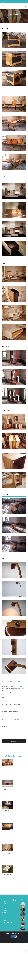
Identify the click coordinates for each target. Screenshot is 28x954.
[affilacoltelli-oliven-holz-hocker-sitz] (14, 52)
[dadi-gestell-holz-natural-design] (14, 324)
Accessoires (7, 768)
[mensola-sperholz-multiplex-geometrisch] (14, 389)
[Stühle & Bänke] (22, 914)
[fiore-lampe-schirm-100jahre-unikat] (14, 658)
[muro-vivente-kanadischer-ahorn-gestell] (14, 222)
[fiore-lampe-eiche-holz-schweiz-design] (14, 562)
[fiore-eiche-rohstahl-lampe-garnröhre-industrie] (14, 620)
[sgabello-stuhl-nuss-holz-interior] (14, 498)
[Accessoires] (7, 762)
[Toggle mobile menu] (25, 7)
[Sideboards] (7, 783)
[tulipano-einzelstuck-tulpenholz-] (14, 472)
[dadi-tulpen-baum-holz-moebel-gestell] (14, 286)
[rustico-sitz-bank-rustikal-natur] (14, 135)
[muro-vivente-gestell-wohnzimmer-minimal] (14, 241)
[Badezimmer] (22, 909)
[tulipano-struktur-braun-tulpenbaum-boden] (14, 434)
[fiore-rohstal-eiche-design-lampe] (14, 582)
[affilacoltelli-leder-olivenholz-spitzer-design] (14, 32)
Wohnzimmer (7, 853)
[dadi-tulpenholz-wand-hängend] (14, 267)
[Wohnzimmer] (7, 847)
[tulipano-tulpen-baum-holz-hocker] (14, 453)
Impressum (20, 933)
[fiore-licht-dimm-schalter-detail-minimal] (14, 639)
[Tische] (7, 805)
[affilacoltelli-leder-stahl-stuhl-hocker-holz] (14, 71)
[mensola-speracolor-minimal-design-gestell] (14, 369)
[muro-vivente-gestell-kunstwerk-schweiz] (14, 202)
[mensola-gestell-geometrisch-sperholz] (14, 350)
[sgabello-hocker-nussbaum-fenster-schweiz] (14, 536)
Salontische (7, 832)
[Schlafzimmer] (7, 869)
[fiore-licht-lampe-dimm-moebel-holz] (14, 601)
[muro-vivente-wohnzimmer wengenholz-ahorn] (14, 183)
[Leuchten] (22, 904)
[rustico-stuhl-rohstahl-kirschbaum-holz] (14, 97)
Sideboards (7, 789)
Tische (7, 810)
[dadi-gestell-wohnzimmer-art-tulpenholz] (14, 305)
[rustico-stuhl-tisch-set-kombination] (14, 154)
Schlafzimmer (7, 874)
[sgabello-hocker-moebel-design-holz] (14, 517)
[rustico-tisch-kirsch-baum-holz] (14, 116)
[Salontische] (7, 826)
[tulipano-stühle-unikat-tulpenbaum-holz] (14, 415)
